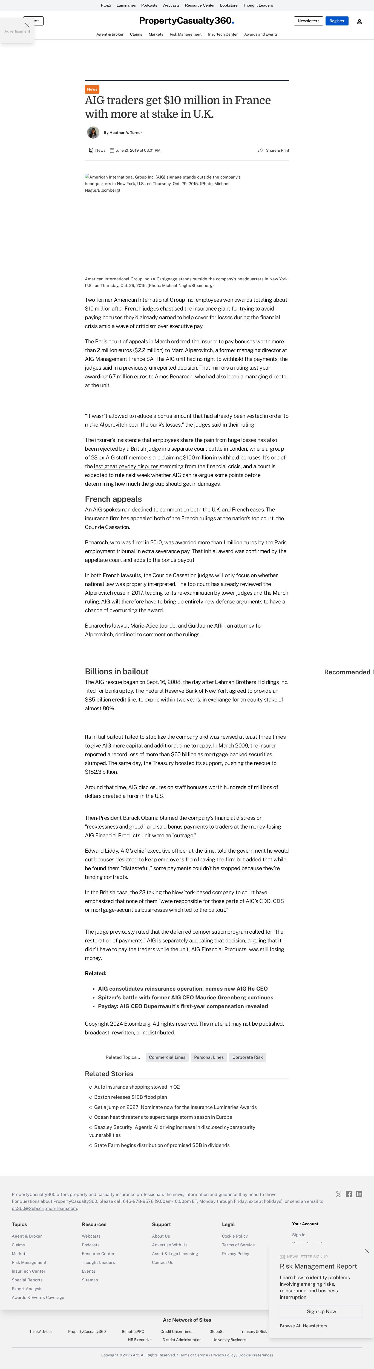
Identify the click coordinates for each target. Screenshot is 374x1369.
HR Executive (140, 1340)
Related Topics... (123, 1057)
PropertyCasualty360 (87, 1331)
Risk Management (29, 1262)
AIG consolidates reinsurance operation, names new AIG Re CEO (183, 988)
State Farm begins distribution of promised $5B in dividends (162, 1145)
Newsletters (308, 21)
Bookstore (229, 5)
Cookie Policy (235, 1236)
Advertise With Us (170, 1245)
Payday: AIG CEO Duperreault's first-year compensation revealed (183, 1006)
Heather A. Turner (126, 132)
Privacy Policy (235, 1253)
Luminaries (126, 5)
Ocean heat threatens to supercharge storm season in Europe (163, 1117)
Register (337, 21)
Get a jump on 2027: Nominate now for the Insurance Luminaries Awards (175, 1107)
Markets (20, 1253)
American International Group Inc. (154, 300)
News (92, 89)
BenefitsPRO (133, 1331)
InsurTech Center (28, 1271)
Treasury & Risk (253, 1331)
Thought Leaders (258, 5)
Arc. (136, 1355)
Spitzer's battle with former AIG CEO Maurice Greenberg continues (186, 997)
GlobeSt (216, 1331)
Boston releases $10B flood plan (130, 1097)
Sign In (299, 1234)
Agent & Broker (27, 1236)
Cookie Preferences (256, 1355)
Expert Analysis (27, 1288)
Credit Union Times (176, 1331)
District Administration (182, 1340)
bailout (116, 737)
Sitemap (90, 1280)
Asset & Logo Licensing (175, 1253)
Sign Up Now (321, 1311)
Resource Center (200, 5)
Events (88, 1271)
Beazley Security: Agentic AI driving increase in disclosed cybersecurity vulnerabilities (172, 1131)
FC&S (106, 5)
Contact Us (162, 1262)
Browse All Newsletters (303, 1325)
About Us (161, 1236)
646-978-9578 (138, 1201)
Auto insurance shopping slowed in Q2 (137, 1087)
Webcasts (171, 5)
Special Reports (27, 1280)
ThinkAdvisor (40, 1331)
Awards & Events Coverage (38, 1297)
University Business (229, 1340)
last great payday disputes (127, 466)
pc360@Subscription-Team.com (44, 1208)
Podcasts (149, 5)
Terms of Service (238, 1245)
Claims (18, 1245)
